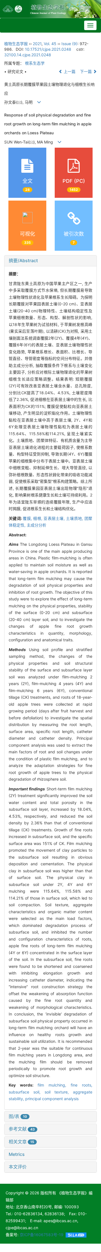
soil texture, (59, 1092)
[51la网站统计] (76, 1234)
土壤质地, (75, 518)
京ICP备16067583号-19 (41, 1234)
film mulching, (54, 1085)
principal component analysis (52, 1098)
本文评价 (18, 1167)
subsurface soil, (27, 1092)
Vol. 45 (50, 43)
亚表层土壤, (54, 518)
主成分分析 (36, 525)
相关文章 (21, 1141)
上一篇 (69, 71)
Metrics (17, 1154)
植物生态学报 (16, 43)
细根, (38, 518)
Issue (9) (69, 43)
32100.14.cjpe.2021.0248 (27, 54)
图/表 (18, 1116)
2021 (37, 43)
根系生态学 (35, 63)
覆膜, (28, 518)
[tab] (50, 260)
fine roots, (81, 1085)
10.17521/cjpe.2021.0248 (48, 49)
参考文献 (22, 1129)
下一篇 (86, 71)
